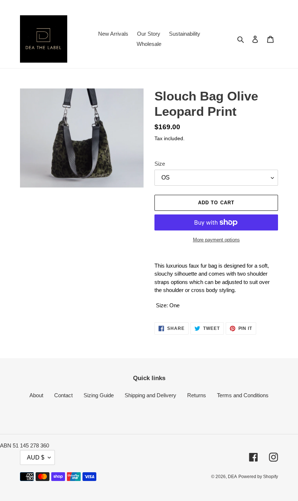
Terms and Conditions (243, 395)
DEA (232, 476)
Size (159, 164)
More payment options (216, 239)
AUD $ (35, 457)
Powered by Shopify (258, 476)
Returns (196, 395)
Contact (63, 395)
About (36, 395)
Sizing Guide (99, 395)
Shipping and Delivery (150, 395)
